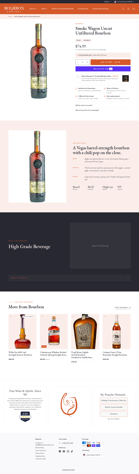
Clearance (114, 414)
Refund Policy (39, 447)
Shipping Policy (40, 456)
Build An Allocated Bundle (63, 9)
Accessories (83, 9)
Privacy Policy (39, 453)
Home (10, 16)
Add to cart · (110, 62)
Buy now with (103, 69)
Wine (43, 9)
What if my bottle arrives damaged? (87, 110)
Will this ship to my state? (84, 105)
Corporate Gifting (100, 9)
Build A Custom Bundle (114, 407)
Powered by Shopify (68, 470)
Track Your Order (40, 459)
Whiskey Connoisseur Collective (113, 400)
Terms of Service (40, 450)
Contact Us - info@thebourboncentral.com (44, 444)
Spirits (33, 9)
